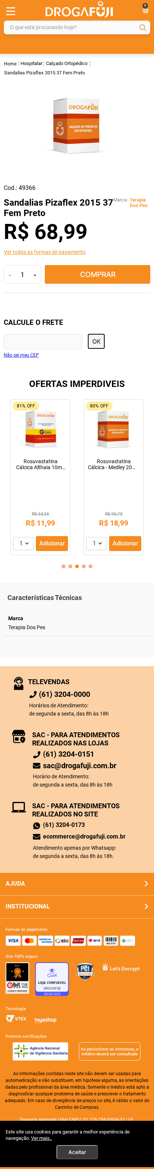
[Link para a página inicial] (10, 63)
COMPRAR (98, 274)
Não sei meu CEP (21, 355)
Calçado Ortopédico (66, 63)
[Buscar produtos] (143, 27)
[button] (77, 252)
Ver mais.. (41, 1138)
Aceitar (77, 1152)
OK (96, 341)
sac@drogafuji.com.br (79, 765)
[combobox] (77, 27)
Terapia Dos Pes (139, 202)
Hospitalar (31, 63)
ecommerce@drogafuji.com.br (84, 836)
